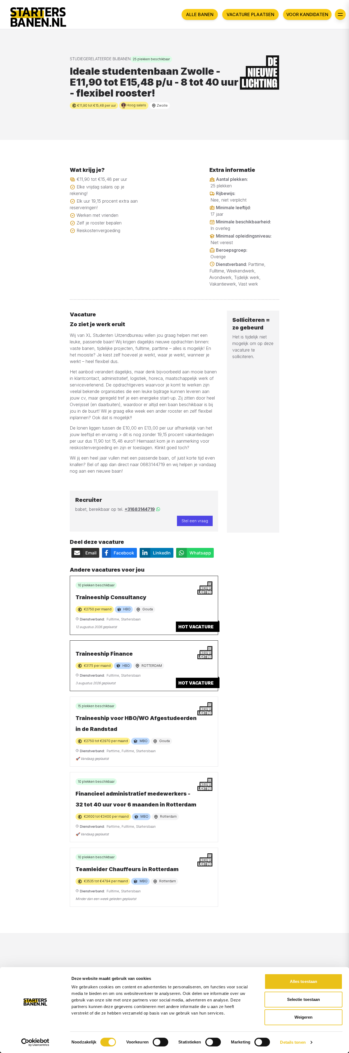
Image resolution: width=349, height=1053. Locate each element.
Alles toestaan (303, 981)
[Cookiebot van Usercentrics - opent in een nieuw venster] (35, 1042)
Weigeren (303, 1017)
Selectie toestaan (303, 999)
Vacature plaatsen (250, 14)
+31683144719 (140, 509)
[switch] (160, 1042)
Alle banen (199, 14)
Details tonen (292, 1042)
